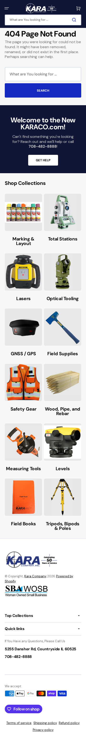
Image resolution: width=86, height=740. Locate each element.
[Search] (75, 20)
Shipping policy (45, 723)
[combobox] (43, 20)
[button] (6, 8)
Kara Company (35, 576)
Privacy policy (43, 730)
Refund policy (69, 723)
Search (43, 91)
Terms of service (19, 723)
